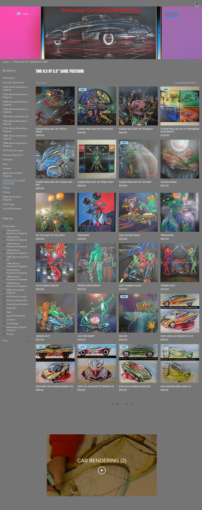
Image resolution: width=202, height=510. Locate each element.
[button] (197, 5)
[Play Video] (102, 470)
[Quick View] (55, 106)
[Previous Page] (102, 404)
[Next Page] (132, 404)
